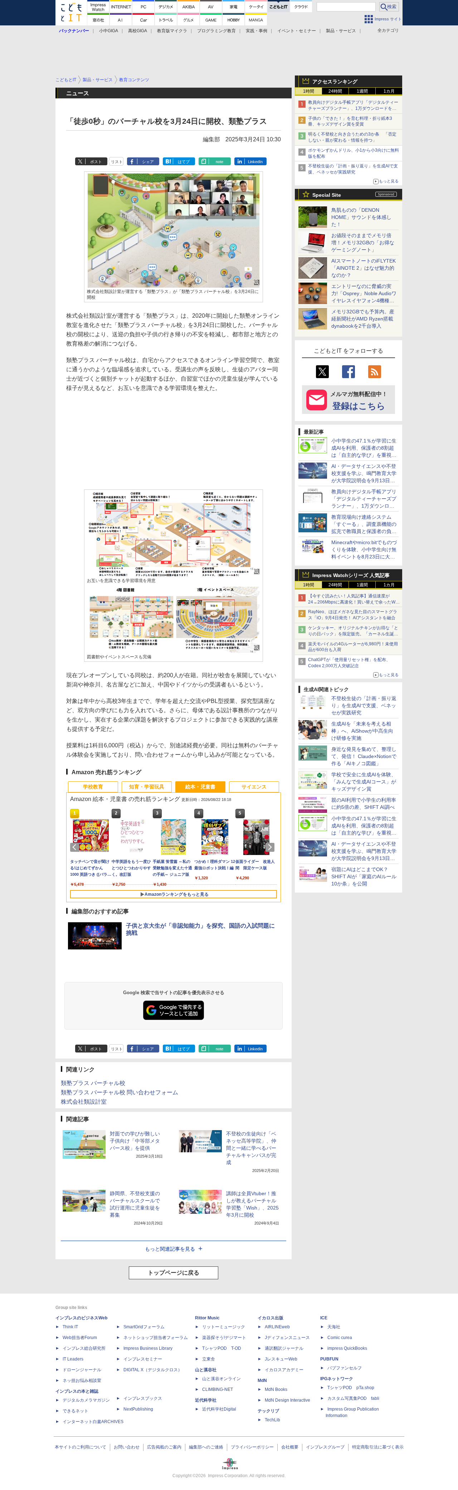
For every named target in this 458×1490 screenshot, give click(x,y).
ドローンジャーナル (82, 1369)
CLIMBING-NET (217, 1389)
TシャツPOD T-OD (221, 1348)
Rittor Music (207, 1317)
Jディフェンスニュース (287, 1337)
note (219, 162)
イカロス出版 (270, 1317)
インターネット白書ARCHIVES (93, 1421)
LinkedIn (255, 162)
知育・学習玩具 (146, 787)
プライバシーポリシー (252, 1447)
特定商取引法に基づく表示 (378, 1447)
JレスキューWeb (281, 1359)
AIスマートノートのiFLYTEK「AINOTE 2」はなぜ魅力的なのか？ (363, 268)
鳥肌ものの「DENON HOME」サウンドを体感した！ (361, 217)
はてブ (184, 162)
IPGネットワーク (336, 1378)
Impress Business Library (147, 1348)
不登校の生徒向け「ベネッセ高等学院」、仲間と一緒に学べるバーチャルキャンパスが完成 (251, 1148)
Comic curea (339, 1337)
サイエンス (254, 787)
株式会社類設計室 (84, 1102)
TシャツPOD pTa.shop (350, 1387)
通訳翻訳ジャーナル (284, 1348)
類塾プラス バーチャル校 (93, 1083)
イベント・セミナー (296, 30)
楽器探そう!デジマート (224, 1337)
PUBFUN (329, 1359)
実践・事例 (256, 30)
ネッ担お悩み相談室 (82, 1380)
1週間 (362, 91)
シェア (148, 162)
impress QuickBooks (347, 1348)
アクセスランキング (334, 81)
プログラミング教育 (216, 30)
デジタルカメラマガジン (86, 1400)
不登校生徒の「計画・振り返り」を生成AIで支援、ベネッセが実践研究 (363, 705)
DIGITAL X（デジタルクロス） (152, 1369)
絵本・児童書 (200, 787)
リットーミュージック (223, 1326)
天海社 (333, 1326)
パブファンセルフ (344, 1368)
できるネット (75, 1410)
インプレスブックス (142, 1398)
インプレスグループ (325, 1447)
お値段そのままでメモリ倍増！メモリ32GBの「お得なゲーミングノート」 (362, 243)
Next (271, 847)
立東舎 (208, 1359)
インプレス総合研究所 (84, 1348)
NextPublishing (138, 1409)
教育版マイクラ (172, 30)
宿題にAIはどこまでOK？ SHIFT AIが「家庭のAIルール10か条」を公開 (363, 876)
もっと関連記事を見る (170, 1249)
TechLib (272, 1419)
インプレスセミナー (142, 1359)
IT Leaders (73, 1359)
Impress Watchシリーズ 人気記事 (351, 575)
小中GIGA (108, 30)
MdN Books (276, 1389)
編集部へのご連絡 (206, 1447)
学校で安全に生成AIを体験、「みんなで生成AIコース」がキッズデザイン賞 (363, 782)
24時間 (335, 91)
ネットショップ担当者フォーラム (155, 1337)
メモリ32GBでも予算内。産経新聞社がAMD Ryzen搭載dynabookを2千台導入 (362, 319)
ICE (323, 1317)
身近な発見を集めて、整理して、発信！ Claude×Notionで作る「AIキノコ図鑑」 (363, 756)
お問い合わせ (127, 1447)
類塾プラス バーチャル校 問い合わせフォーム (119, 1092)
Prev (76, 847)
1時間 (308, 91)
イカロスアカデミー (284, 1369)
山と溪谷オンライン (221, 1378)
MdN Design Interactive (287, 1400)
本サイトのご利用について (80, 1447)
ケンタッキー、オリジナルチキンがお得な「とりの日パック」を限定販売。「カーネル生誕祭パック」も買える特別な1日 (353, 634)
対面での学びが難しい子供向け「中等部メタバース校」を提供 (135, 1141)
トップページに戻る (173, 1273)
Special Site (326, 195)
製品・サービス (341, 30)
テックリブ (268, 1410)
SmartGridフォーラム (144, 1326)
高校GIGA (137, 30)
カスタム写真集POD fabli (353, 1398)
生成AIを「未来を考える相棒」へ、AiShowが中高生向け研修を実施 (362, 731)
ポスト (96, 162)
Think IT (70, 1326)
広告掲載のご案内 (164, 1447)
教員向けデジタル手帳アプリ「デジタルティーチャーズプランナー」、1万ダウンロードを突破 (353, 108)
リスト (117, 162)
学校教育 (93, 787)
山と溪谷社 (205, 1369)
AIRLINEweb (277, 1326)
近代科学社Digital (219, 1409)
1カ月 (389, 91)
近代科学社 (205, 1400)
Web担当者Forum (80, 1337)
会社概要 (289, 1447)
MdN (262, 1380)
